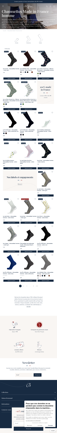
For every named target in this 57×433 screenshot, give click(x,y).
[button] (47, 7)
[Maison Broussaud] (28, 6)
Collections (4, 392)
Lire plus (29, 306)
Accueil (4, 30)
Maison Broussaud (6, 398)
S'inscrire (37, 375)
